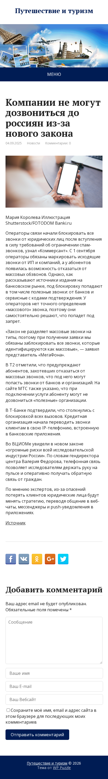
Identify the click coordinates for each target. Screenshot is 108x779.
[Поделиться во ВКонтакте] (24, 559)
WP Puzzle (62, 767)
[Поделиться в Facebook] (11, 559)
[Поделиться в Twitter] (63, 559)
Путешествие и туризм (54, 11)
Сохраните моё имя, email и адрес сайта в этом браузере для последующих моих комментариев (51, 716)
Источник (16, 523)
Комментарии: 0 (58, 143)
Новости (33, 143)
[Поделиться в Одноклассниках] (37, 559)
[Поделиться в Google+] (50, 559)
